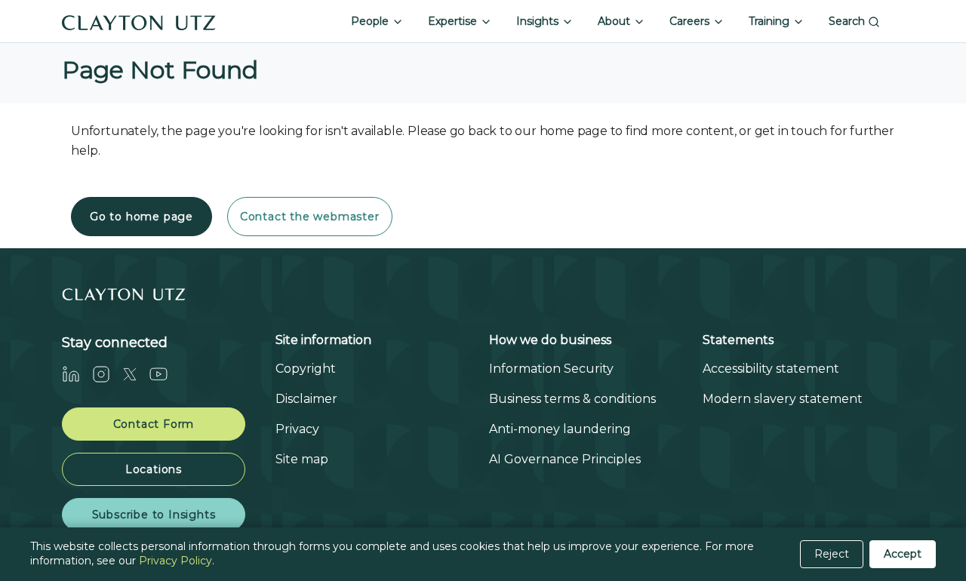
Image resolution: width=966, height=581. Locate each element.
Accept (902, 554)
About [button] (615, 21)
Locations (153, 469)
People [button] (371, 21)
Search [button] (848, 21)
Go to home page (141, 216)
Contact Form (154, 424)
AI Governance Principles (565, 459)
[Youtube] (164, 373)
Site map (301, 459)
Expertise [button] (454, 21)
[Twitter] (135, 373)
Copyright (305, 368)
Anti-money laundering (560, 429)
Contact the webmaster (310, 216)
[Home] (139, 21)
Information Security (551, 368)
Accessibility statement (771, 368)
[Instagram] (107, 373)
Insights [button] (538, 21)
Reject (831, 554)
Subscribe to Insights (154, 514)
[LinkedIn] (77, 373)
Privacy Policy (175, 560)
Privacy (297, 429)
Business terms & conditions (572, 399)
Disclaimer (306, 399)
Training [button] (770, 21)
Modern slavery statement (783, 399)
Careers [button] (690, 21)
